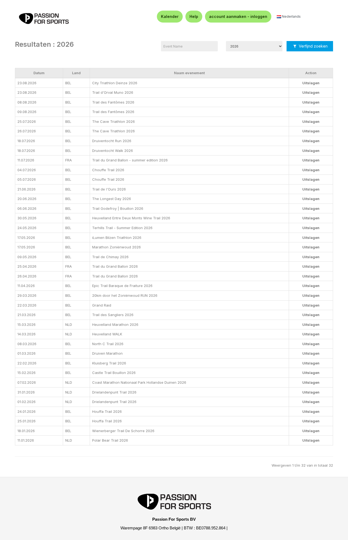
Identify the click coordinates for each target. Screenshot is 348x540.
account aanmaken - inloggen (238, 16)
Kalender (170, 16)
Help (193, 16)
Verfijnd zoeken (313, 46)
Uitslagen (310, 83)
